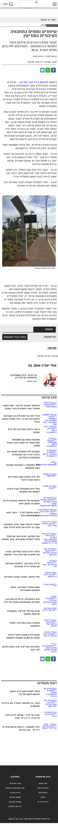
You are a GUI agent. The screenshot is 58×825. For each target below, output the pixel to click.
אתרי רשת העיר (15, 783)
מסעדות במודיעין (15, 802)
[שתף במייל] (42, 70)
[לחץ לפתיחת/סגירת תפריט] (54, 4)
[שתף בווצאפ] (48, 70)
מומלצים (15, 777)
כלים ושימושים (43, 777)
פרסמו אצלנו (43, 792)
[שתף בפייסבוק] (53, 70)
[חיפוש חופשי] (11, 4)
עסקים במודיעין (15, 797)
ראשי (5, 4)
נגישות (43, 797)
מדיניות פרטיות (42, 788)
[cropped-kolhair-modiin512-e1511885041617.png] (29, 4)
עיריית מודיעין (15, 792)
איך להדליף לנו (42, 802)
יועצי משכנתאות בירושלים (15, 788)
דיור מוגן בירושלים (15, 806)
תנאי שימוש (43, 783)
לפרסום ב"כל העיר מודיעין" (33, 82)
